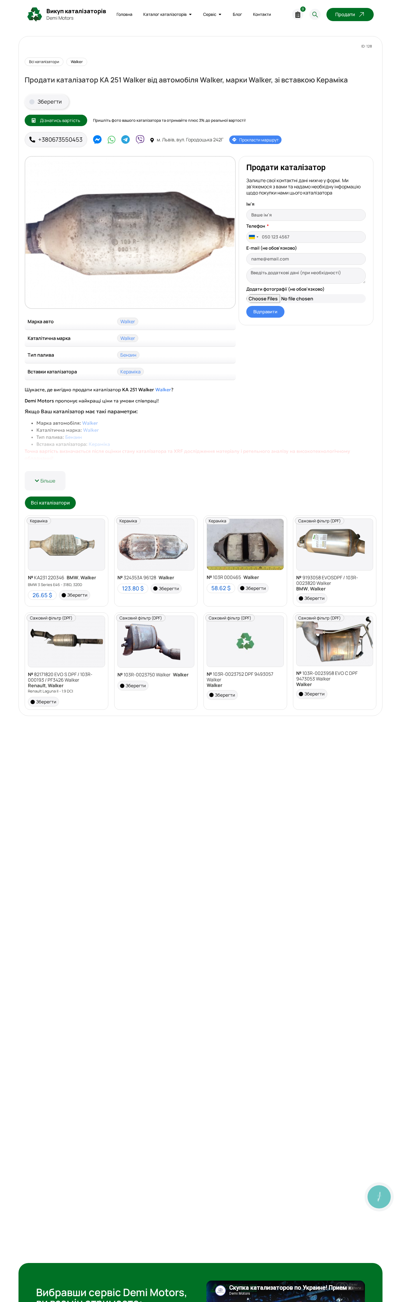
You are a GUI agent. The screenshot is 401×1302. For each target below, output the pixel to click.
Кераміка (130, 371)
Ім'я (250, 204)
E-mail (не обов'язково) (271, 248)
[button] (45, 480)
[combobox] (253, 237)
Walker (77, 61)
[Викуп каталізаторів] (34, 14)
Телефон (256, 226)
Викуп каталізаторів (76, 11)
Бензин (128, 355)
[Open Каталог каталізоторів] (190, 14)
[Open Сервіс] (220, 14)
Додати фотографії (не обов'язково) (285, 289)
